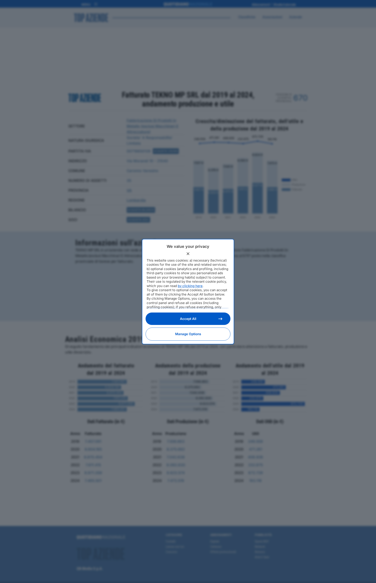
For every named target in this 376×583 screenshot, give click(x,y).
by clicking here (190, 286)
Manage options (188, 334)
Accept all (188, 319)
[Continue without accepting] (188, 253)
